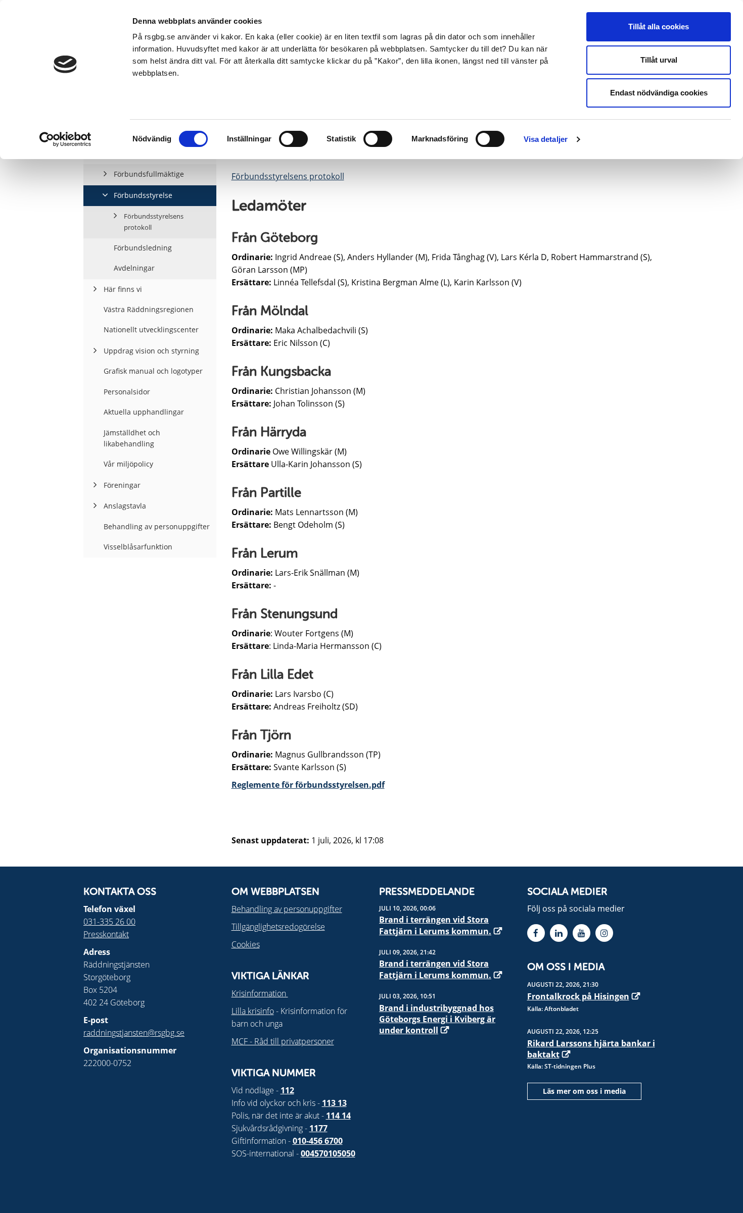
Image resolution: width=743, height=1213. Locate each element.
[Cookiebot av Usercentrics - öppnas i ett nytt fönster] (65, 139)
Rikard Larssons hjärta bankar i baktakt (591, 1049)
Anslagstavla (125, 506)
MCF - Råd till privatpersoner (282, 1041)
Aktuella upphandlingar (144, 412)
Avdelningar (134, 268)
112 (287, 1090)
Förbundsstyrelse (143, 195)
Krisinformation (259, 993)
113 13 (334, 1102)
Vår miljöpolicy (128, 464)
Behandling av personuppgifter (157, 526)
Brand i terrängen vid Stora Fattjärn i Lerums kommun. (435, 925)
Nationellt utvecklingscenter (151, 329)
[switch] (293, 139)
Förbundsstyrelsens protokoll (287, 176)
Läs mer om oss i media (584, 1091)
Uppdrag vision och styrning (151, 351)
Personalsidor (127, 391)
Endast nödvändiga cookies (659, 92)
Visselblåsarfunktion (138, 546)
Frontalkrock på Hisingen (578, 996)
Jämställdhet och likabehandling (132, 438)
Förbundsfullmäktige (149, 174)
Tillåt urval (658, 60)
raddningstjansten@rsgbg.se (133, 1032)
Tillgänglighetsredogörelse (278, 926)
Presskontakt (106, 934)
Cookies (245, 944)
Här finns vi (123, 289)
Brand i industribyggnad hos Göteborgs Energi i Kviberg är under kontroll (437, 1019)
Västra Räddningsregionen (149, 309)
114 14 (338, 1115)
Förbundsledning (143, 247)
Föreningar (122, 485)
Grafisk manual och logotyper (153, 371)
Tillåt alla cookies (658, 26)
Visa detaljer (546, 139)
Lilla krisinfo (252, 1011)
